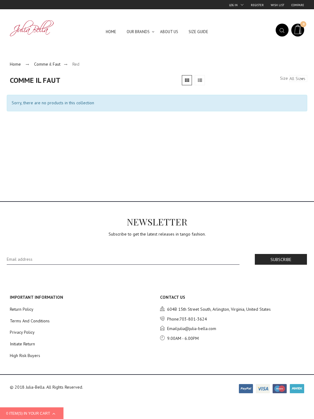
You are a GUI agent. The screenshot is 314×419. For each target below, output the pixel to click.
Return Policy (21, 309)
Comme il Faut (47, 64)
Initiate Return (22, 344)
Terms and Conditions (30, 321)
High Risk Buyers (25, 355)
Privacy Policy (22, 332)
